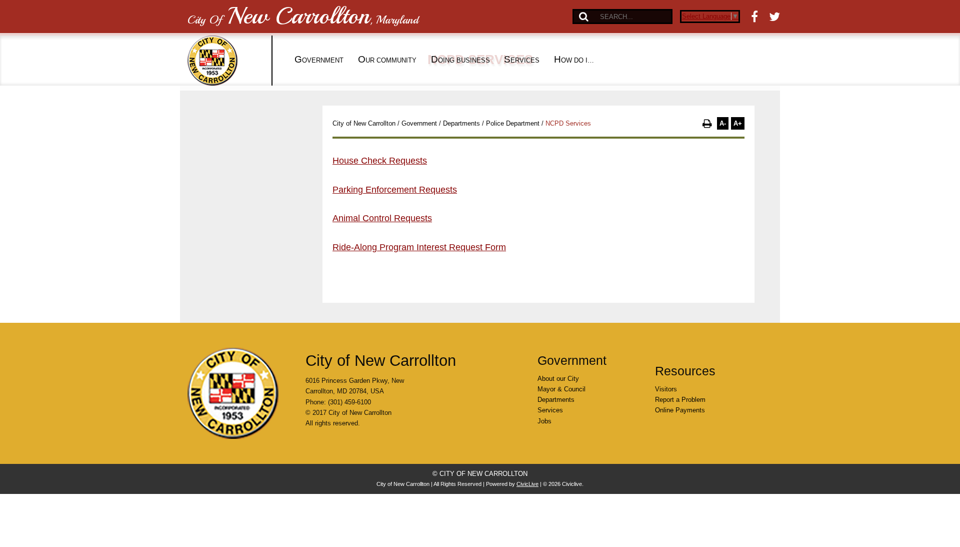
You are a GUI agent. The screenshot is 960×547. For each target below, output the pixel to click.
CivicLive (527, 484)
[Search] (583, 16)
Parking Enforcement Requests (394, 190)
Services (522, 59)
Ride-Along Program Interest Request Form (419, 247)
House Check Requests (379, 161)
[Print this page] (707, 123)
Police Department (513, 123)
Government (319, 59)
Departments (461, 123)
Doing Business (460, 59)
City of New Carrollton (364, 123)
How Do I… (574, 59)
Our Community (387, 59)
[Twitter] (774, 17)
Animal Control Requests (382, 218)
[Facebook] (754, 17)
